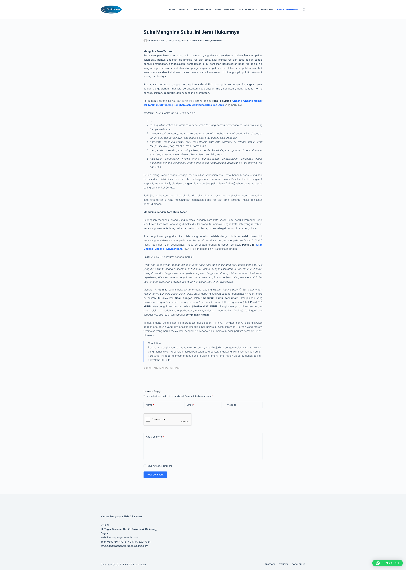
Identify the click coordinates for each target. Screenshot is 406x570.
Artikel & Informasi (287, 9)
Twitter (283, 564)
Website (231, 404)
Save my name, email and (159, 466)
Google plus (298, 564)
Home (172, 9)
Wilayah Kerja (246, 9)
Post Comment (155, 474)
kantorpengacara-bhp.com (123, 537)
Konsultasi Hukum (225, 9)
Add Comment (155, 436)
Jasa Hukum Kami (201, 9)
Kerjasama (267, 9)
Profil (182, 9)
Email (190, 404)
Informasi (216, 41)
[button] (387, 563)
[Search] (304, 9)
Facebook (270, 564)
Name (150, 404)
